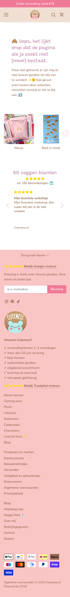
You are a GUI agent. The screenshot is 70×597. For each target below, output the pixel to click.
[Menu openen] (6, 14)
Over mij (10, 521)
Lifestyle (10, 413)
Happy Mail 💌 (14, 515)
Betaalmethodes (16, 464)
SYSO (23, 586)
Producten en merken (19, 452)
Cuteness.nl (53, 582)
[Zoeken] (53, 14)
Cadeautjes (12, 425)
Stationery (11, 419)
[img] (35, 178)
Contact (9, 533)
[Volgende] (65, 133)
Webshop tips (14, 509)
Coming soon (13, 401)
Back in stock (51, 148)
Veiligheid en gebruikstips (22, 476)
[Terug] (4, 133)
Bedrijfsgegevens (16, 527)
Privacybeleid (13, 493)
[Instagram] (6, 301)
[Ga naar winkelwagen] (62, 14)
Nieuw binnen (14, 395)
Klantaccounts (14, 458)
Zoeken (9, 539)
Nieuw (19, 148)
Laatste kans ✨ (15, 436)
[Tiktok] (18, 301)
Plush (8, 407)
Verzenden (11, 470)
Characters (11, 430)
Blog (7, 442)
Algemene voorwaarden (21, 488)
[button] (8, 205)
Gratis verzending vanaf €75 (35, 4)
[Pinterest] (12, 301)
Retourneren (13, 482)
